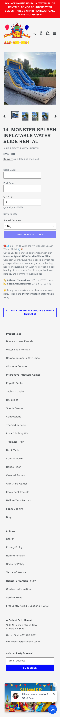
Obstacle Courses (16, 366)
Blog (8, 517)
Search (10, 538)
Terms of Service (16, 572)
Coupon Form (14, 458)
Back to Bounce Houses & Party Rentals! (32, 312)
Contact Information (18, 589)
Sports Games (14, 408)
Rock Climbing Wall (17, 433)
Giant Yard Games (16, 483)
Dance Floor (13, 466)
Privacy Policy (14, 547)
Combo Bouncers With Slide (23, 357)
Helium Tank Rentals (18, 500)
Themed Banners (16, 424)
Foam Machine (15, 508)
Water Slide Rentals (18, 349)
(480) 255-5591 (28, 635)
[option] (15, 115)
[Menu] (54, 32)
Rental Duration (12, 220)
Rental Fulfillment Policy (21, 580)
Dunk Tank (12, 450)
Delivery (8, 159)
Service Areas (14, 597)
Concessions (13, 416)
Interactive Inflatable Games (23, 374)
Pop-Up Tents (14, 383)
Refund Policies (15, 555)
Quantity (7, 196)
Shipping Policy (15, 563)
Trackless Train (15, 441)
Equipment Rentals (17, 492)
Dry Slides (12, 399)
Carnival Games (15, 475)
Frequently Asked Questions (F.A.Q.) (27, 605)
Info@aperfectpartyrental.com (23, 641)
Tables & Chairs (15, 391)
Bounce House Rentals (19, 341)
